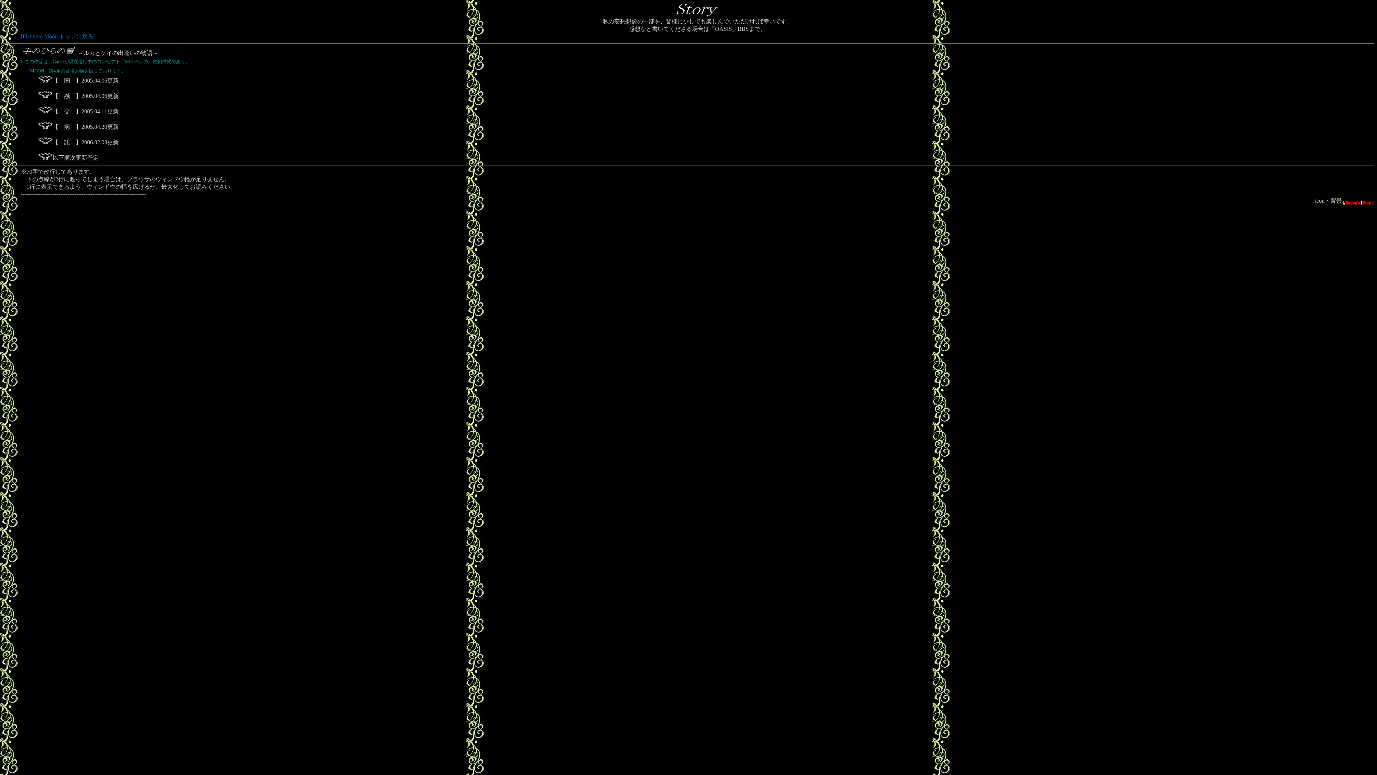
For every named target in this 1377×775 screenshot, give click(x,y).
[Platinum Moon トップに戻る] (58, 36)
